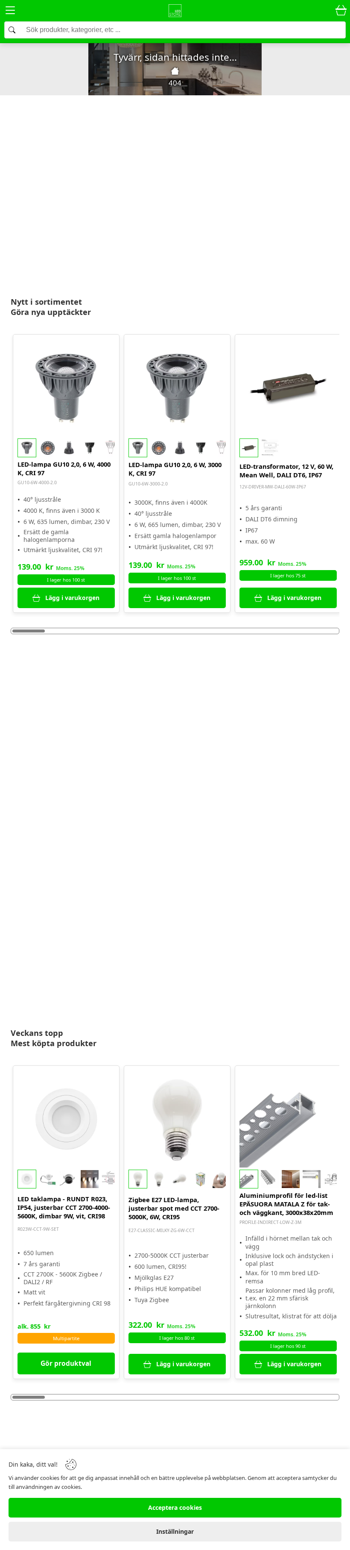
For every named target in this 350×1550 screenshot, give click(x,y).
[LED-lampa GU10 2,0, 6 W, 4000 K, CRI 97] (66, 387)
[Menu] (10, 11)
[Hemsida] (175, 71)
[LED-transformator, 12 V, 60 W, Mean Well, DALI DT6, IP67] (288, 387)
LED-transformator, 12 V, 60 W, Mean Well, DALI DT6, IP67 (286, 470)
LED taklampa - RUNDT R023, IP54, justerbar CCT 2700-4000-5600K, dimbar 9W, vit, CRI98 (64, 1207)
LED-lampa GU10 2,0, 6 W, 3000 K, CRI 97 (175, 468)
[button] (66, 447)
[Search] (175, 29)
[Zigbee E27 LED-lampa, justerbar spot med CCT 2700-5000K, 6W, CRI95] (177, 1119)
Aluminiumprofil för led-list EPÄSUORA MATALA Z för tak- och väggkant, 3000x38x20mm (286, 1204)
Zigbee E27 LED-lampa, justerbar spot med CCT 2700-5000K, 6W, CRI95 (173, 1208)
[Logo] (175, 10)
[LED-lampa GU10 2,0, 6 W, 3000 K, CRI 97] (177, 387)
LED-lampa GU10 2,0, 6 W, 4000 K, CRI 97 (64, 468)
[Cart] (341, 10)
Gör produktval (66, 1363)
